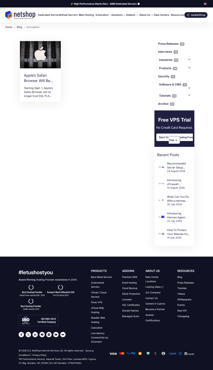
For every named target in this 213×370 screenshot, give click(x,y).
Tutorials (167, 95)
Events (181, 304)
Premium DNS (129, 277)
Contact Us (151, 297)
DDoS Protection (131, 293)
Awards (149, 314)
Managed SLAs (130, 316)
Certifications (152, 320)
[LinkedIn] (35, 334)
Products (168, 68)
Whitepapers (184, 299)
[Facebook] (22, 334)
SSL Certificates (131, 304)
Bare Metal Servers (101, 277)
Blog (179, 277)
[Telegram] (49, 334)
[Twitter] (29, 334)
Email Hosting (129, 282)
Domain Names (130, 310)
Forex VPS (96, 302)
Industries (168, 60)
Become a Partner (155, 309)
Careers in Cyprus (155, 303)
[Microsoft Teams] (42, 334)
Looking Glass (153, 286)
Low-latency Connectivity (99, 337)
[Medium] (63, 334)
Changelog (183, 316)
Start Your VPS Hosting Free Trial (176, 139)
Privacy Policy (39, 355)
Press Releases (185, 282)
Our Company (153, 292)
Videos (181, 293)
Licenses (127, 299)
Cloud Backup (129, 288)
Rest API (182, 310)
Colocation (97, 327)
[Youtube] (56, 334)
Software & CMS (172, 84)
